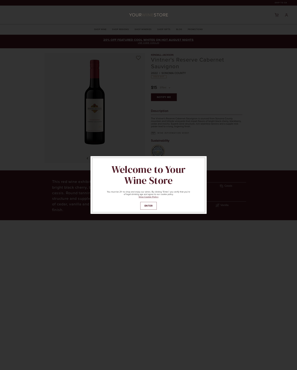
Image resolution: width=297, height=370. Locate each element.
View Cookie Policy (149, 197)
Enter (148, 206)
